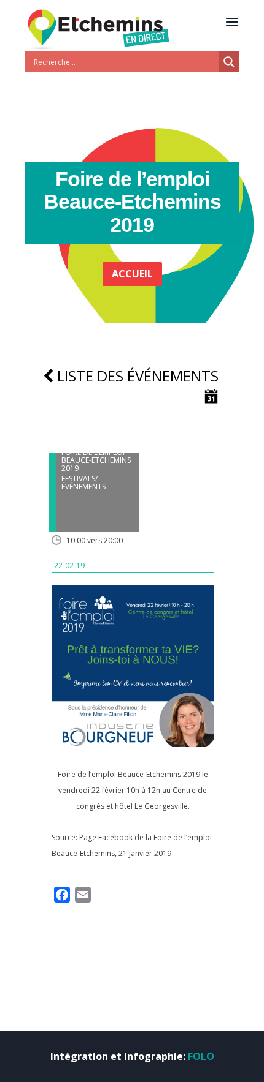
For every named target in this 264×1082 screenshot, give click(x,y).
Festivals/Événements (83, 482)
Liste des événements (136, 376)
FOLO (201, 1056)
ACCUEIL (132, 273)
